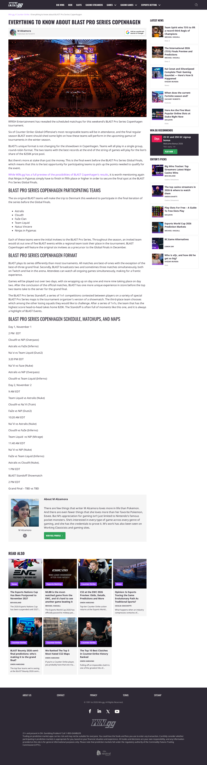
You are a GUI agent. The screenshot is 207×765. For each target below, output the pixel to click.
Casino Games (126, 4)
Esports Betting (149, 4)
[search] (196, 4)
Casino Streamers (94, 4)
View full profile (53, 535)
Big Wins (60, 4)
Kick (70, 4)
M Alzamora (24, 31)
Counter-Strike (22, 14)
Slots (79, 4)
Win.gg (11, 14)
